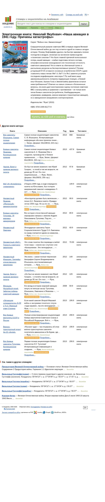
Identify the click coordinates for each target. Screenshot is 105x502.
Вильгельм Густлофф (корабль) (16, 391)
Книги (46, 28)
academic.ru (8, 27)
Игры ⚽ (58, 28)
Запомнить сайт (57, 15)
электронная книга (32, 195)
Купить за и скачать (48, 116)
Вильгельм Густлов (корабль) (15, 381)
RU (86, 15)
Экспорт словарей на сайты (11, 412)
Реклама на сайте (46, 407)
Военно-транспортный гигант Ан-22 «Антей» (12, 329)
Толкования (22, 28)
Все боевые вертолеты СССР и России (11, 317)
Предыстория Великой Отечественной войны (23, 367)
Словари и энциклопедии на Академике (37, 19)
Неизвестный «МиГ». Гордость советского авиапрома (12, 245)
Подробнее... (29, 146)
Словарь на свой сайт (74, 15)
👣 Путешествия (9, 409)
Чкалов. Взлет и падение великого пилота (10, 169)
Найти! (84, 24)
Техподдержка (35, 407)
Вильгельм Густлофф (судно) (15, 374)
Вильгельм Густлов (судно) (14, 386)
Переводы (34, 28)
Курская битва (8, 396)
